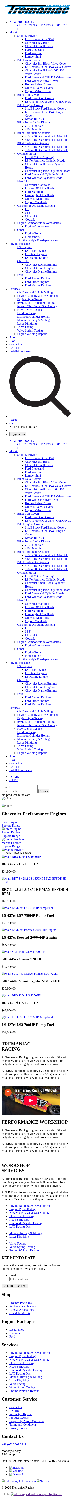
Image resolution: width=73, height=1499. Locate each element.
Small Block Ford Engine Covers (45, 108)
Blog (12, 340)
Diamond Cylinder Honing (33, 316)
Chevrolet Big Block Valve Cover (46, 63)
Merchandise (33, 236)
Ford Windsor (33, 53)
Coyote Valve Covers (38, 91)
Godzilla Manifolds (37, 198)
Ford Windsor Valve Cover (41, 80)
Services (14, 288)
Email (13, 1275)
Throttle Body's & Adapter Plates (37, 240)
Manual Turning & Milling (33, 320)
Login (13, 419)
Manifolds (23, 181)
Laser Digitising (27, 323)
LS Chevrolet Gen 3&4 (39, 39)
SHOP (13, 32)
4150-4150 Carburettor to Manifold (46, 146)
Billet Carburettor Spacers (33, 143)
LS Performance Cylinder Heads (45, 160)
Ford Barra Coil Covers (39, 98)
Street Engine (10, 822)
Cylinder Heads (26, 153)
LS (27, 209)
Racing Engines (11, 832)
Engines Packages (20, 1302)
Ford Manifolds (34, 191)
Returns (14, 1410)
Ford (20, 275)
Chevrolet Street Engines (40, 268)
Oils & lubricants (19, 1313)
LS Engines (24, 247)
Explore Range (11, 825)
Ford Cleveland (34, 49)
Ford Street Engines (37, 282)
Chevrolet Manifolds (37, 184)
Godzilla (30, 219)
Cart (12, 423)
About (13, 337)
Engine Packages (19, 243)
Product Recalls (19, 1417)
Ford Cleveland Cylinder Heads (44, 174)
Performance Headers (22, 1306)
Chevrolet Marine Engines (41, 271)
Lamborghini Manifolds (39, 195)
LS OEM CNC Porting (39, 157)
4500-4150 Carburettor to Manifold (46, 139)
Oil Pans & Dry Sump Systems (36, 205)
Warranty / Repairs (20, 1414)
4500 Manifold (34, 129)
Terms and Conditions (22, 1424)
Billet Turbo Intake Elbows (33, 122)
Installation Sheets (20, 351)
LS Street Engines (36, 254)
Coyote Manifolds (36, 202)
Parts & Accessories (21, 1309)
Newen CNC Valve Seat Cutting (37, 306)
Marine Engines (11, 842)
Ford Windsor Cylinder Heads (43, 178)
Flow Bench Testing (29, 309)
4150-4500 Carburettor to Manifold (46, 136)
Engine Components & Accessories (39, 223)
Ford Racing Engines (38, 278)
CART (13, 780)
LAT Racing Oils (20, 1226)
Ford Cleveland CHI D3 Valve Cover (48, 77)
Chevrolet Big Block (37, 42)
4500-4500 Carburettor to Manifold (46, 150)
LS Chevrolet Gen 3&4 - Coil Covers (48, 101)
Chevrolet (31, 216)
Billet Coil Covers (28, 94)
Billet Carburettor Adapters (33, 132)
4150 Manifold (34, 126)
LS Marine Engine (36, 257)
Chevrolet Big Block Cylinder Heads (47, 171)
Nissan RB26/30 (35, 119)
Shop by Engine (27, 35)
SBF (28, 212)
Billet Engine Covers (30, 105)
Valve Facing (25, 327)
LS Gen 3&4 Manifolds (39, 188)
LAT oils (14, 347)
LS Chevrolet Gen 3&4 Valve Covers (48, 67)
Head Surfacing (26, 313)
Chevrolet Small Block (39, 46)
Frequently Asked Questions (26, 1421)
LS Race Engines (35, 250)
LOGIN (14, 776)
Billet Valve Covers (29, 60)
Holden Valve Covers (38, 84)
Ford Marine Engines (38, 285)
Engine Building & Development (37, 295)
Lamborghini (33, 56)
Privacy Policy (18, 1428)
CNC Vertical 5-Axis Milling (35, 292)
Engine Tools (33, 233)
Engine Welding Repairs (32, 334)
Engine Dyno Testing (30, 299)
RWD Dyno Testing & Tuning (36, 302)
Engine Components (37, 226)
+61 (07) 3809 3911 (14, 1444)
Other (20, 230)
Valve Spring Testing (30, 330)
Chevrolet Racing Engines (41, 264)
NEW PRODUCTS (21, 22)
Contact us (15, 344)
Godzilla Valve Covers (39, 87)
